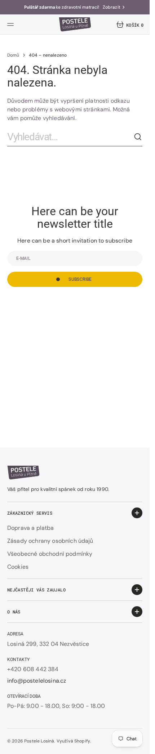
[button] (11, 24)
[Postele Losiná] (75, 24)
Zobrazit (111, 7)
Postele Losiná (39, 741)
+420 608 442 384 (33, 669)
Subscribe (80, 279)
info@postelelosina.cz (36, 680)
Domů (13, 55)
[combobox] (70, 137)
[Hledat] (138, 137)
